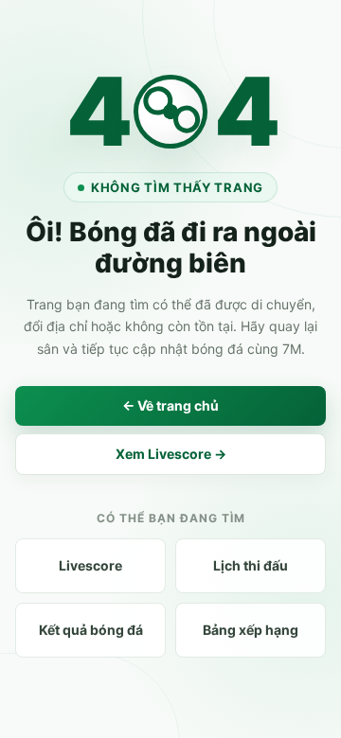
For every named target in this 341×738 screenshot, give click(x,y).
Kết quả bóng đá (91, 630)
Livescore (90, 565)
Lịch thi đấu (250, 565)
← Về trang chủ (170, 405)
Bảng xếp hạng (250, 630)
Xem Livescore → (171, 454)
